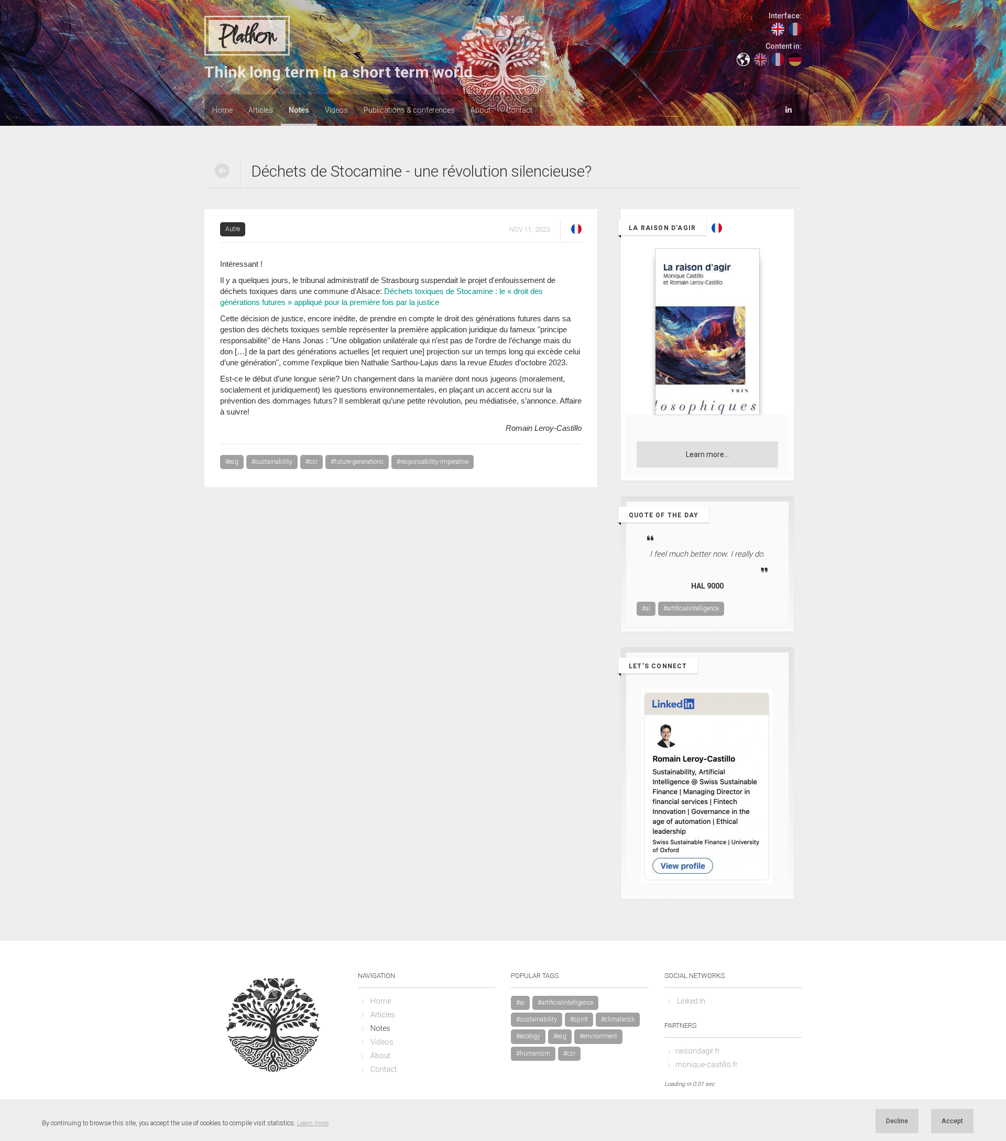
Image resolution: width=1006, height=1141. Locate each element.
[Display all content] (743, 59)
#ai (646, 608)
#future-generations (357, 461)
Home (222, 110)
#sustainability (272, 461)
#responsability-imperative (432, 461)
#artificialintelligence (691, 608)
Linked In (691, 1001)
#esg (231, 461)
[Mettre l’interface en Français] (795, 28)
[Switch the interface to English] (777, 28)
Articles (260, 110)
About (480, 110)
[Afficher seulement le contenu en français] (777, 59)
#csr (311, 461)
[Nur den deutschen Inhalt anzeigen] (795, 59)
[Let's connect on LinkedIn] (788, 109)
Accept (952, 1121)
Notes (299, 110)
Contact (519, 110)
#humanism (533, 1053)
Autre (232, 229)
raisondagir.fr (697, 1051)
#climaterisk (618, 1019)
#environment (598, 1036)
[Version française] (576, 228)
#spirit (579, 1019)
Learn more (313, 1123)
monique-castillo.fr (706, 1064)
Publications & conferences (409, 110)
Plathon (247, 36)
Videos (336, 110)
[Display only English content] (760, 59)
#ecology (528, 1036)
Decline (897, 1121)
